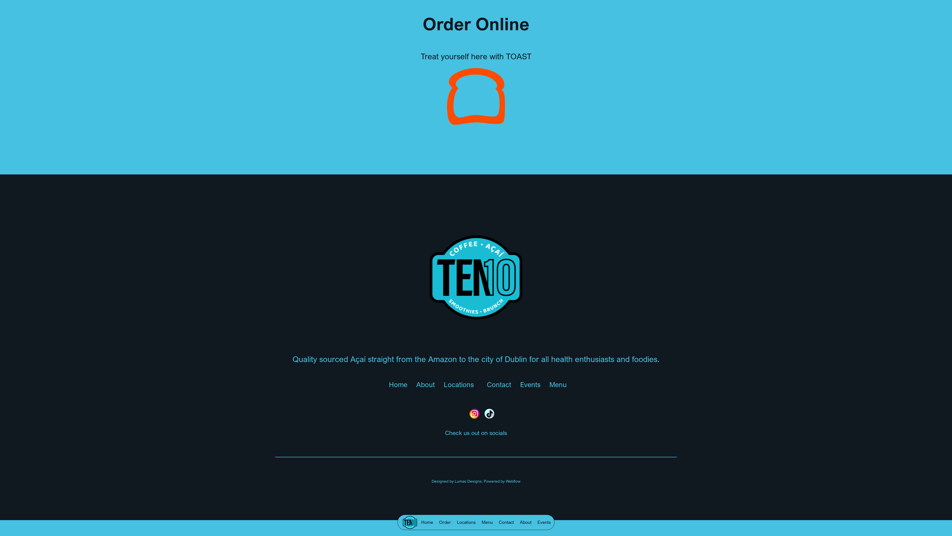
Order (445, 522)
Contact (506, 522)
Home (427, 522)
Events (544, 522)
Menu (487, 522)
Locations (466, 522)
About (526, 522)
